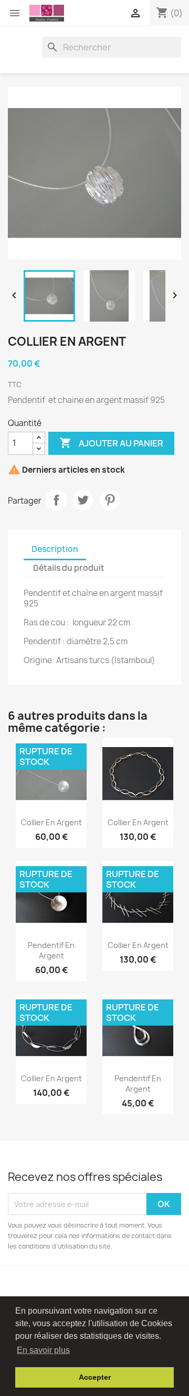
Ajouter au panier (111, 442)
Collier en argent (51, 822)
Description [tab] (55, 549)
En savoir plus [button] (43, 1350)
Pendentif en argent (51, 950)
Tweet (82, 499)
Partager (56, 499)
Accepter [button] (95, 1377)
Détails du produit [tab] (68, 567)
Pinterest (109, 499)
